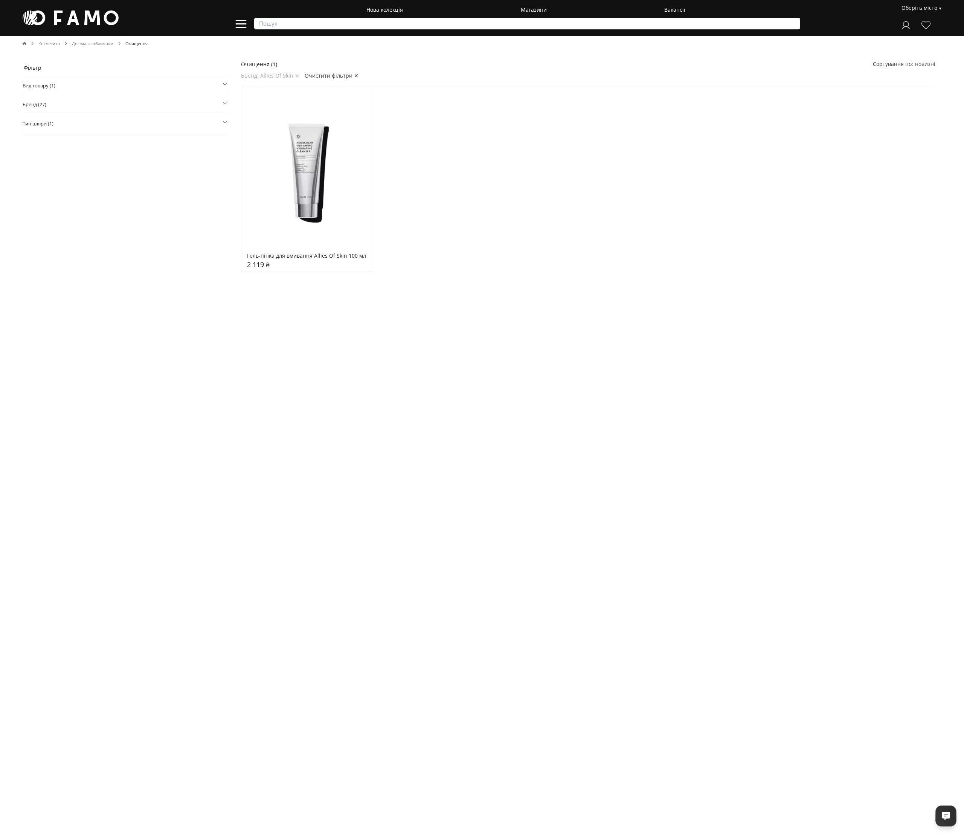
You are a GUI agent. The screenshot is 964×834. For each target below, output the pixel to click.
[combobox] (925, 63)
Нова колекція (384, 9)
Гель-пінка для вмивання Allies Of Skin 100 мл (306, 256)
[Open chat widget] (945, 815)
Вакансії (674, 9)
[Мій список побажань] (925, 24)
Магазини (534, 9)
